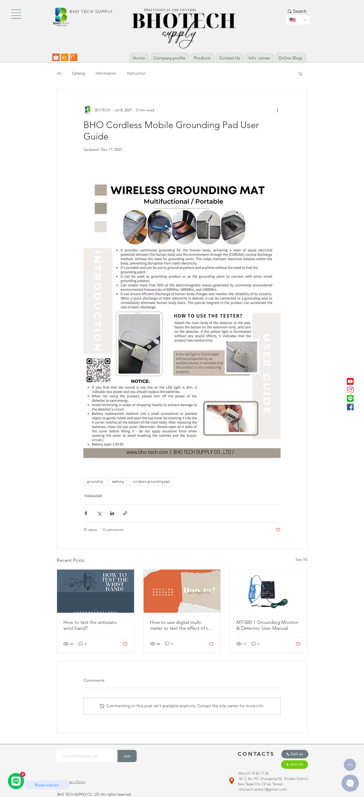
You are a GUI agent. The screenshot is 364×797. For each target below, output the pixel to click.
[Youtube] (350, 381)
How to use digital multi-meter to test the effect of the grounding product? (181, 625)
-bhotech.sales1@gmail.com (262, 789)
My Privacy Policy (71, 782)
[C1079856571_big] (56, 57)
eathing (118, 482)
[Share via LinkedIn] (112, 513)
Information (106, 73)
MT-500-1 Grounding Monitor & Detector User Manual (267, 625)
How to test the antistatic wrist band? (90, 625)
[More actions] (277, 110)
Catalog (78, 73)
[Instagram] (350, 390)
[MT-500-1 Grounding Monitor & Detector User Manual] (268, 591)
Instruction (136, 73)
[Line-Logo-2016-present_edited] (350, 398)
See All (301, 559)
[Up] (350, 765)
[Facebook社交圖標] (350, 407)
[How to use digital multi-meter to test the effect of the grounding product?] (182, 591)
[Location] (232, 780)
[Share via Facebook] (85, 513)
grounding (95, 482)
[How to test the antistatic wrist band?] (95, 591)
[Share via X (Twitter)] (99, 513)
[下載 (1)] (64, 57)
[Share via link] (125, 513)
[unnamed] (73, 57)
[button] (16, 14)
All (59, 73)
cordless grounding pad (151, 482)
